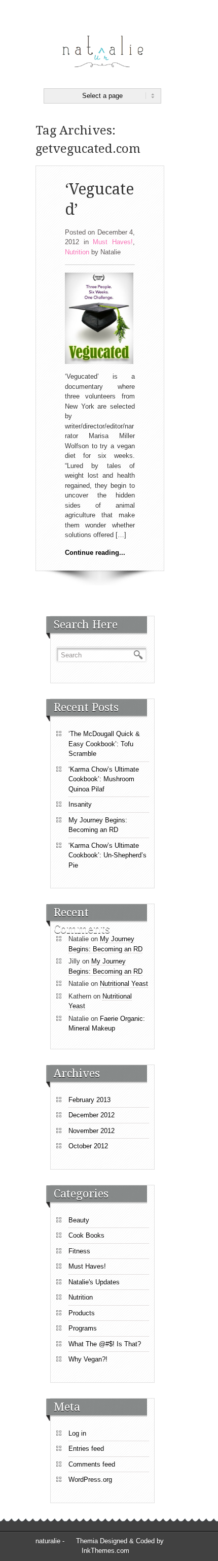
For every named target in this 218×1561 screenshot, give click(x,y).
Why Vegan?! (87, 1359)
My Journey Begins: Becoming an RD (97, 825)
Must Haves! (113, 242)
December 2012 (91, 1115)
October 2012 (88, 1146)
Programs (82, 1328)
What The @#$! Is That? (104, 1344)
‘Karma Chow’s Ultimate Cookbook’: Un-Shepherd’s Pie (107, 855)
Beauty (78, 1220)
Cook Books (86, 1235)
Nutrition (77, 252)
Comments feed (91, 1464)
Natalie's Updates (94, 1282)
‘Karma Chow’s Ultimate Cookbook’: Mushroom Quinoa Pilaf (103, 779)
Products (81, 1313)
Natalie (110, 252)
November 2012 (91, 1131)
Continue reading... (95, 552)
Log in (77, 1433)
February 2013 (89, 1100)
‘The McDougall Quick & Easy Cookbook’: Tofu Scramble (104, 743)
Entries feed (86, 1448)
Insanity (80, 804)
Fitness (79, 1251)
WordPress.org (90, 1479)
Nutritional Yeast (124, 983)
